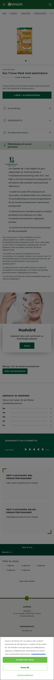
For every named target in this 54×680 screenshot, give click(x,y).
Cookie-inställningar (25, 675)
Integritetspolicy (38, 654)
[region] (27, 658)
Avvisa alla (25, 668)
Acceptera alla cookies (25, 660)
